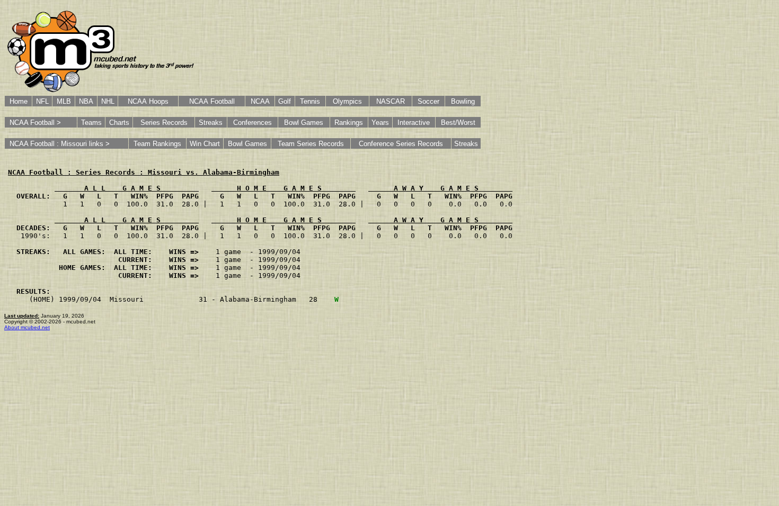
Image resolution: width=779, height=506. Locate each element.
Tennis (310, 101)
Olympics (347, 101)
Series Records (164, 122)
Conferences (252, 122)
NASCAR (390, 101)
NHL (107, 101)
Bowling (463, 101)
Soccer (428, 101)
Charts (119, 122)
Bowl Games (303, 122)
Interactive (413, 122)
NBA (86, 101)
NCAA (260, 101)
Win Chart (205, 144)
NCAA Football (212, 101)
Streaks (211, 122)
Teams (91, 122)
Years (380, 122)
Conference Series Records (401, 144)
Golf (284, 101)
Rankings (348, 122)
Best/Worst (458, 122)
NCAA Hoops (148, 101)
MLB (64, 101)
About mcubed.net (27, 327)
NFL (42, 101)
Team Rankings (157, 144)
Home (19, 101)
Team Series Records (311, 144)
